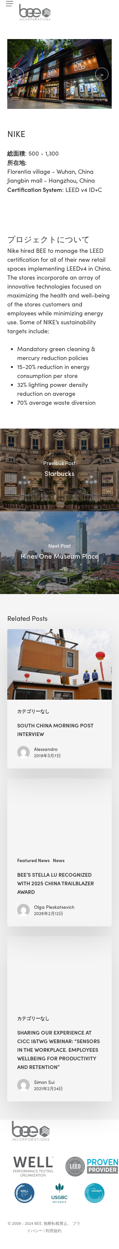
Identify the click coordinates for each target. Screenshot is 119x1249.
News (58, 860)
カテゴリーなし (33, 711)
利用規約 (53, 1230)
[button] (9, 3)
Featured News (33, 860)
